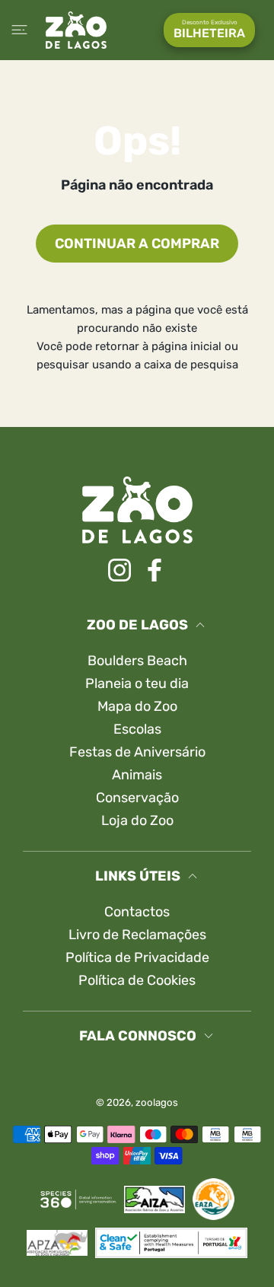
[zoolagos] (76, 30)
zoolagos (156, 1102)
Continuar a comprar (137, 243)
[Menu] (19, 30)
